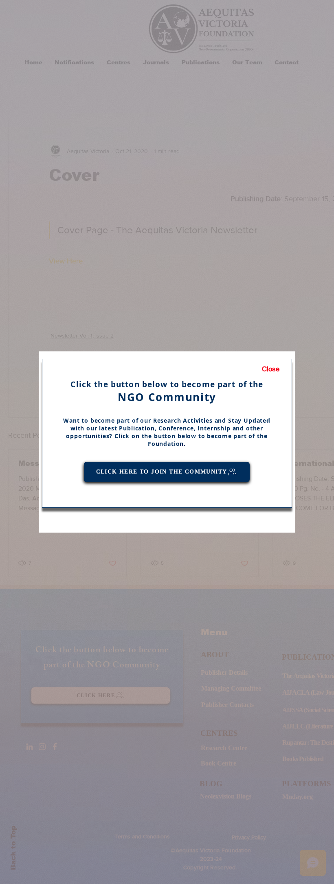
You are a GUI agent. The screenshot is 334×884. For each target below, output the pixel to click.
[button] (271, 369)
